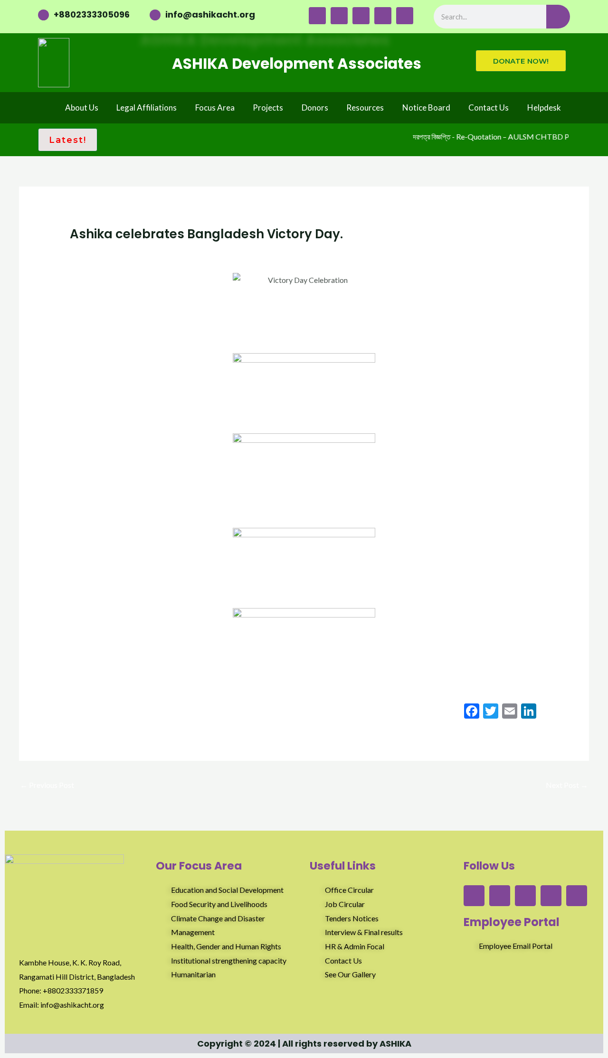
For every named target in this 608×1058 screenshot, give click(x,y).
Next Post (567, 784)
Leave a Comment (99, 252)
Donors (315, 107)
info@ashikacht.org (210, 14)
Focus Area (215, 107)
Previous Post (47, 784)
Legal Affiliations (146, 107)
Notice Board (426, 107)
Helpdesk (544, 107)
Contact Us (488, 107)
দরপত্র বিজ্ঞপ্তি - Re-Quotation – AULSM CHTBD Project (494, 136)
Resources (365, 107)
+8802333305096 (92, 14)
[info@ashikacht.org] (155, 14)
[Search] (558, 16)
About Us (81, 107)
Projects (268, 107)
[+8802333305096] (43, 14)
